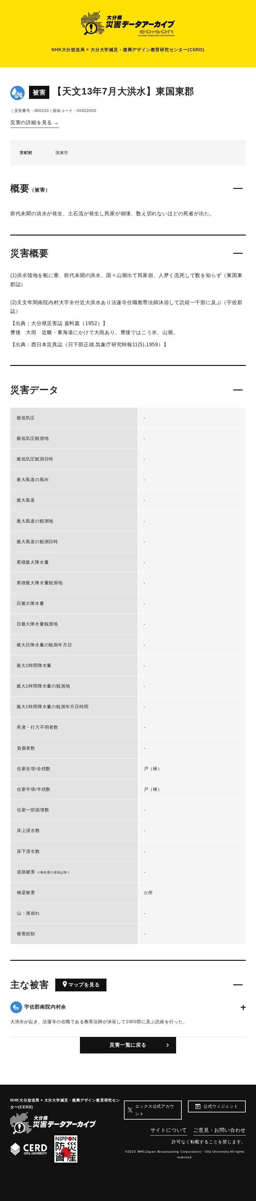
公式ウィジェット (221, 1106)
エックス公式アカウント (154, 1110)
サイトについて (168, 1130)
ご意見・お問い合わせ (219, 1130)
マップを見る (84, 984)
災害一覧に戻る (128, 1045)
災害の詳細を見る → (34, 122)
